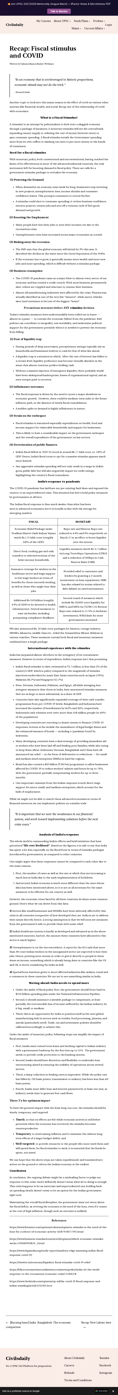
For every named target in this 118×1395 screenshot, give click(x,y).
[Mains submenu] (80, 28)
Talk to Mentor (59, 11)
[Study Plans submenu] (89, 21)
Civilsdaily (14, 25)
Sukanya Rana (27, 64)
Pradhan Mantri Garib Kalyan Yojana (34, 533)
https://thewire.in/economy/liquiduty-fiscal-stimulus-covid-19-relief (50, 1262)
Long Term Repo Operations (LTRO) (85, 553)
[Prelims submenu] (104, 21)
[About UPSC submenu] (70, 21)
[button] (59, 1391)
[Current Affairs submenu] (104, 28)
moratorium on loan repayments (79, 580)
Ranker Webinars (45, 64)
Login (108, 24)
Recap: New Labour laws (96, 1322)
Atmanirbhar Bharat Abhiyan (82, 632)
